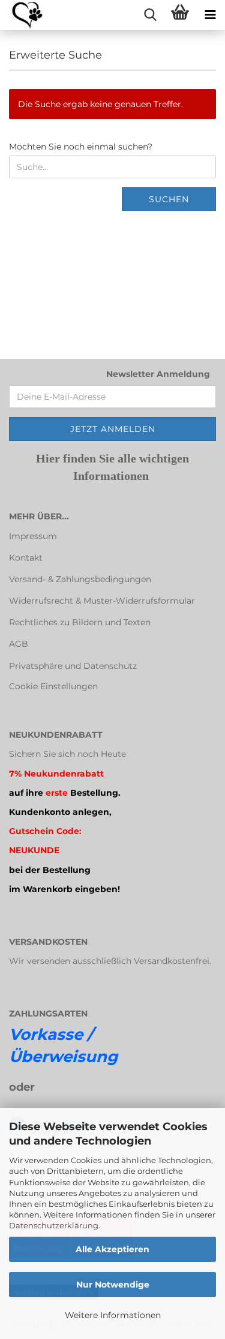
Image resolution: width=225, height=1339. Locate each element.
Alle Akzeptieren (112, 1249)
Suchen (169, 199)
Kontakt (26, 557)
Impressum (33, 536)
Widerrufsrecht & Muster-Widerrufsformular (102, 600)
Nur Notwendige (112, 1284)
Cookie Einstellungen (53, 686)
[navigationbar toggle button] (210, 15)
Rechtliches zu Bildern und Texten (80, 622)
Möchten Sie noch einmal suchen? (80, 146)
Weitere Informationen (113, 1315)
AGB (18, 643)
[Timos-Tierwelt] (22, 15)
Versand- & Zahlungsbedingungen (80, 579)
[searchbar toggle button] (150, 15)
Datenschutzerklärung (53, 1225)
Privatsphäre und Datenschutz (73, 666)
